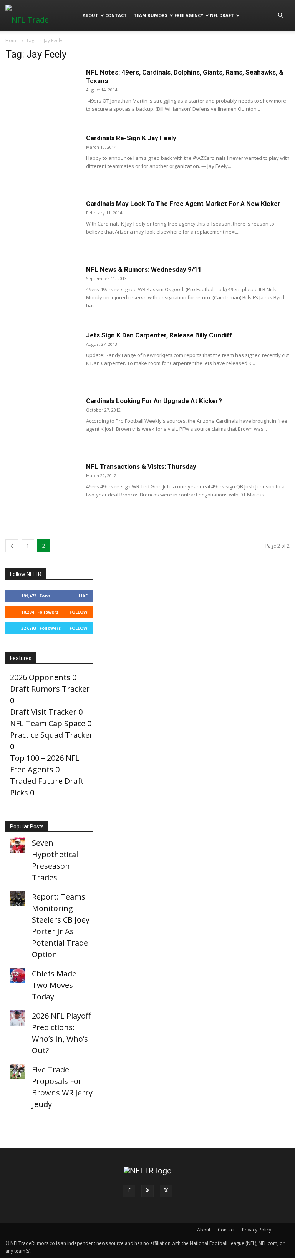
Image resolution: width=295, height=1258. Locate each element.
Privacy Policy (256, 1229)
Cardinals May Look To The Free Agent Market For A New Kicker (183, 203)
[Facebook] (129, 1191)
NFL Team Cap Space (47, 723)
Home (12, 40)
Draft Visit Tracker (43, 712)
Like (83, 596)
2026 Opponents (40, 677)
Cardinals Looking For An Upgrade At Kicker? (154, 401)
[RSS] (147, 1191)
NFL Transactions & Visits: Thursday (141, 466)
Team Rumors (150, 15)
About (90, 15)
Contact (116, 15)
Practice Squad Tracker (51, 735)
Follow (79, 612)
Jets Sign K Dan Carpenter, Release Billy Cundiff (159, 335)
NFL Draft (222, 15)
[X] (166, 1191)
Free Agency (188, 15)
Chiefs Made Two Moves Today (54, 985)
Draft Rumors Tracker (50, 689)
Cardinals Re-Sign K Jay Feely (131, 138)
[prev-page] (11, 545)
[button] (280, 15)
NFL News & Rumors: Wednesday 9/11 (144, 269)
